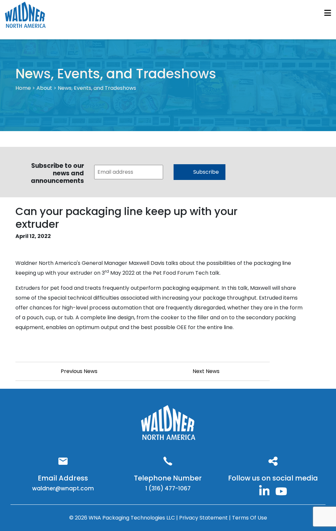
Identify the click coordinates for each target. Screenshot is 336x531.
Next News (206, 371)
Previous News (79, 371)
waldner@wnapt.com (63, 488)
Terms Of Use (249, 517)
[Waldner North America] (264, 490)
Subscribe (206, 172)
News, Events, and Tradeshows (97, 88)
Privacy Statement (204, 517)
